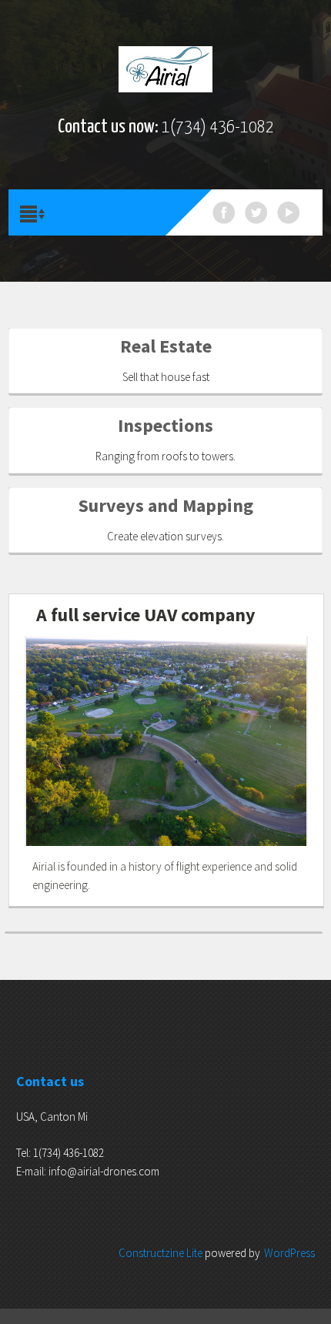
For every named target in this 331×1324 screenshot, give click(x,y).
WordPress (289, 1252)
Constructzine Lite (162, 1252)
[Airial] (165, 69)
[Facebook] (224, 212)
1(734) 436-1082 (218, 127)
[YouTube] (288, 212)
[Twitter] (256, 212)
